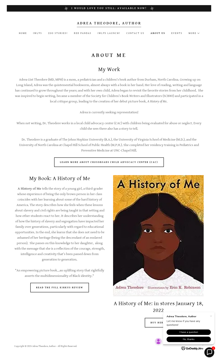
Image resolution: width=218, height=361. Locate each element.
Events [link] (176, 33)
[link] (109, 23)
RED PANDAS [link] (82, 33)
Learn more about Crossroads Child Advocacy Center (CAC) (109, 162)
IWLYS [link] (37, 33)
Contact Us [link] (135, 33)
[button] (194, 33)
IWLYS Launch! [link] (109, 33)
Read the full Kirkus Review (59, 287)
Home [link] (23, 33)
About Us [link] (158, 33)
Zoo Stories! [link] (58, 33)
